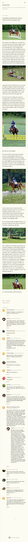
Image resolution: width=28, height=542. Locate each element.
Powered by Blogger (15, 537)
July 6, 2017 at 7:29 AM (19, 309)
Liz (7, 479)
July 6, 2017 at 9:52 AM (16, 377)
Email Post (8, 300)
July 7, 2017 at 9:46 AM (19, 428)
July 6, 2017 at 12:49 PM (12, 408)
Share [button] (3, 300)
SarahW (8, 338)
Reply (8, 315)
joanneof (9, 497)
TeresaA (9, 384)
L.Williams (9, 377)
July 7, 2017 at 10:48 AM (16, 497)
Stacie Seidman (10, 309)
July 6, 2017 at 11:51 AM (16, 394)
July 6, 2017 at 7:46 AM (15, 318)
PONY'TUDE (6, 5)
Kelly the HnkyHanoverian (13, 407)
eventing (7, 302)
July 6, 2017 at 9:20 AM (17, 370)
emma (8, 318)
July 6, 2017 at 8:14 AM (19, 353)
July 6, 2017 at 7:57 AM (20, 330)
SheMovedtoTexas (11, 361)
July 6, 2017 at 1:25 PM (13, 479)
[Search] (25, 2)
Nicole (8, 488)
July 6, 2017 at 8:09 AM (16, 338)
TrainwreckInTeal (11, 330)
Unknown (9, 370)
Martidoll (9, 394)
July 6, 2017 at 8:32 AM (12, 362)
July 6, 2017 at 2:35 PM (15, 487)
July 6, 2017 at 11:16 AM (15, 384)
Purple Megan (10, 353)
